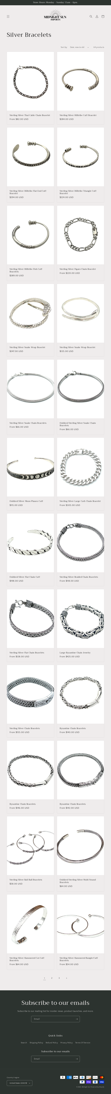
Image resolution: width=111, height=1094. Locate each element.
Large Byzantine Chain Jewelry (75, 653)
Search (24, 1043)
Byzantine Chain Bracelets (73, 728)
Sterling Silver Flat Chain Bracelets (27, 653)
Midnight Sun (86, 1087)
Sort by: (64, 47)
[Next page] (66, 978)
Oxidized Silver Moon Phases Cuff (26, 501)
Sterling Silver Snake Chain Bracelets (28, 423)
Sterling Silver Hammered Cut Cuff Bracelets (27, 959)
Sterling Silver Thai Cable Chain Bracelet (30, 115)
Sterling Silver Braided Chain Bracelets (79, 577)
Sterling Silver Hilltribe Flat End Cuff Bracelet (28, 192)
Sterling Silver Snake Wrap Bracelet (27, 347)
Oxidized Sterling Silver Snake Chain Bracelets (78, 424)
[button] (8, 16)
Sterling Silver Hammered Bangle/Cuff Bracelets (79, 959)
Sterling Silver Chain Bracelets (25, 728)
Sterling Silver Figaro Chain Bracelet (78, 269)
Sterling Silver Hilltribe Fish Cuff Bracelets (26, 270)
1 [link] (44, 978)
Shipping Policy (36, 1043)
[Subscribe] (77, 1019)
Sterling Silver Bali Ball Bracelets (26, 880)
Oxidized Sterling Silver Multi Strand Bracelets (78, 881)
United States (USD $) (18, 1083)
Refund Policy (52, 1043)
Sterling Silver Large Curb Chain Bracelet (80, 501)
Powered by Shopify (97, 1087)
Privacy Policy (67, 1043)
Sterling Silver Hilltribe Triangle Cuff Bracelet (78, 192)
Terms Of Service (82, 1043)
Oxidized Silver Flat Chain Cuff (25, 577)
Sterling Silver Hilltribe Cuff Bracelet (78, 115)
